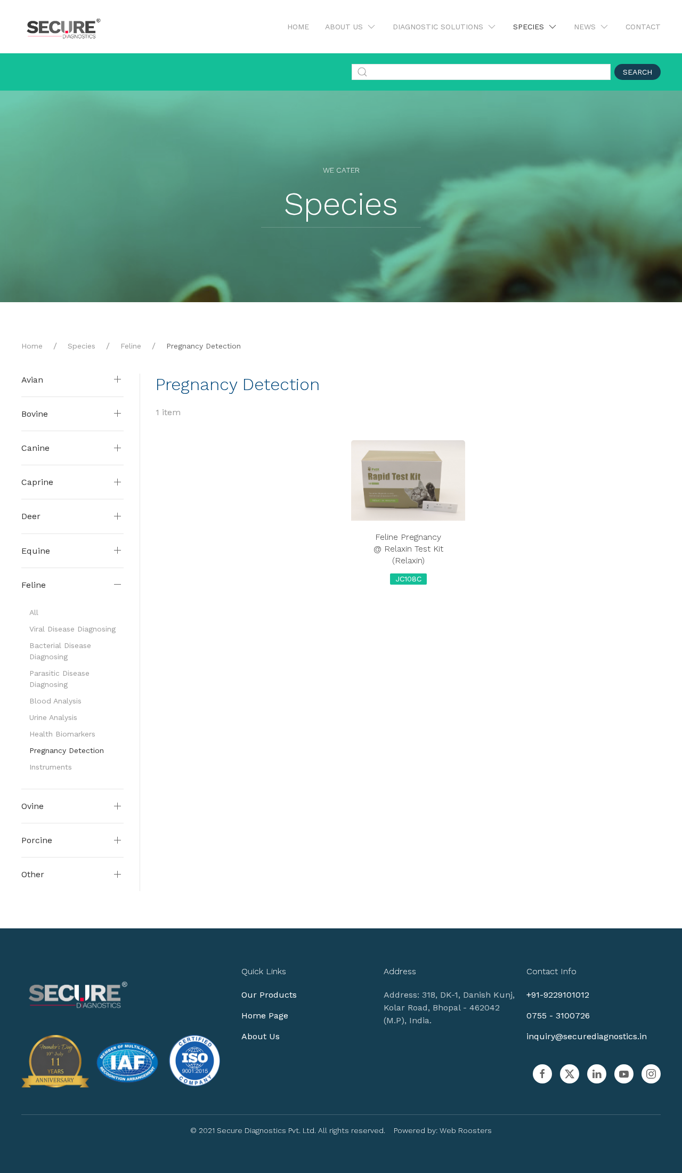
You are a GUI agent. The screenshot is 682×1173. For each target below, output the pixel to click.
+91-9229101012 (557, 995)
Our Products (269, 995)
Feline (130, 346)
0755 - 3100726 (558, 1015)
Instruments (50, 767)
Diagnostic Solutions (438, 26)
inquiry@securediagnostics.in (586, 1036)
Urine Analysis (53, 717)
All (33, 612)
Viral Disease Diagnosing (72, 629)
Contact (643, 26)
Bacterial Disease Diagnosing (60, 651)
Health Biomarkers (62, 734)
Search (637, 72)
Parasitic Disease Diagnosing (59, 679)
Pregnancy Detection (66, 750)
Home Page (264, 1015)
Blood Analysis (55, 701)
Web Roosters (466, 1130)
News (585, 26)
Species (528, 26)
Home (298, 26)
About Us (344, 26)
